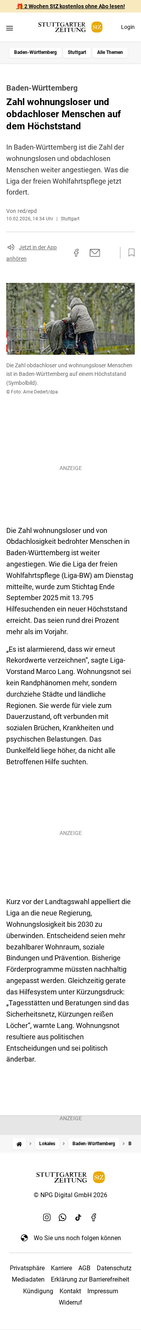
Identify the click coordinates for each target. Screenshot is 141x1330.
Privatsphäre (27, 1268)
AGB (84, 1268)
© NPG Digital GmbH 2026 (70, 1195)
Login (128, 27)
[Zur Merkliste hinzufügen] (129, 253)
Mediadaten (28, 1279)
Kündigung (38, 1291)
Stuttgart (77, 52)
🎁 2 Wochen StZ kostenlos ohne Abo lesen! (70, 6)
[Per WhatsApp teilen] (110, 252)
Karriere (61, 1268)
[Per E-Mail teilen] (95, 253)
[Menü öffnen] (9, 28)
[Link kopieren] (62, 253)
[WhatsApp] (62, 1217)
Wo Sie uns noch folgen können (77, 1238)
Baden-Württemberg (35, 52)
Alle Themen (110, 52)
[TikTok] (78, 1217)
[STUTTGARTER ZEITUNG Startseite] (70, 27)
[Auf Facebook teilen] (76, 253)
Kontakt (70, 1291)
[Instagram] (47, 1217)
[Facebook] (94, 1217)
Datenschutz (114, 1268)
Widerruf (70, 1302)
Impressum (102, 1291)
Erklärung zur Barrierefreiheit (90, 1279)
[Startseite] (19, 1143)
